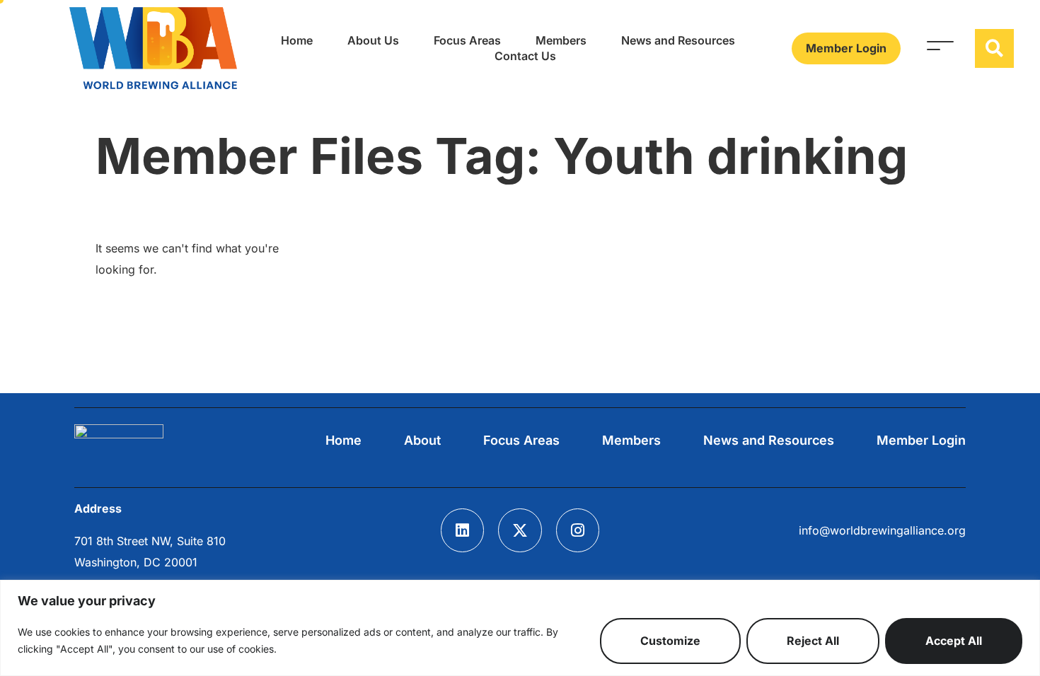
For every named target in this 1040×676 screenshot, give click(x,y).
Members (561, 40)
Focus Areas (467, 40)
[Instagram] (578, 530)
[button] (994, 48)
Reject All (813, 641)
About (422, 440)
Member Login (921, 440)
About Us (373, 40)
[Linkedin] (463, 530)
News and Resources (678, 40)
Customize (670, 641)
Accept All (953, 641)
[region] (520, 628)
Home (297, 40)
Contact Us (525, 56)
